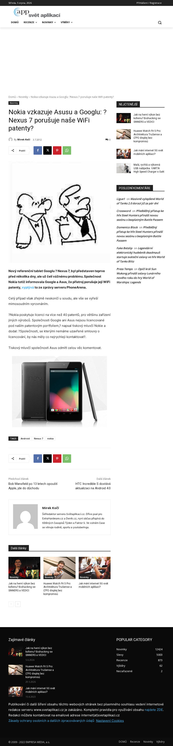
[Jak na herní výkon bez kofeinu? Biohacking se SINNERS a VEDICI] (24, 568)
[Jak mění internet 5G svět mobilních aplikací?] (95, 568)
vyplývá (28, 287)
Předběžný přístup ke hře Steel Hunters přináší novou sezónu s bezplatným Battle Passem (140, 215)
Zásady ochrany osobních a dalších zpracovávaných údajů (51, 721)
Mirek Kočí (23, 139)
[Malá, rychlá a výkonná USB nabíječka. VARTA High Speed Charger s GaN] (123, 168)
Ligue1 (120, 199)
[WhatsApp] (67, 150)
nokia (50, 438)
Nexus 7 (38, 438)
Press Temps (124, 269)
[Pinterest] (57, 150)
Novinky (23, 97)
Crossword (123, 211)
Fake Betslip (124, 248)
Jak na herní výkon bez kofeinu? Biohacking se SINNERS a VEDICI (21, 587)
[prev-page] (11, 604)
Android (25, 438)
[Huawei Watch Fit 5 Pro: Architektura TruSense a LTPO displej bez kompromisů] (59, 568)
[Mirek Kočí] (11, 139)
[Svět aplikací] (37, 13)
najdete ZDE (154, 710)
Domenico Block (127, 227)
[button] (160, 22)
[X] (47, 150)
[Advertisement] (86, 58)
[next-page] (17, 604)
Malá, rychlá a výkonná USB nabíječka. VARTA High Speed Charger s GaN (149, 168)
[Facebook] (38, 150)
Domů (12, 97)
